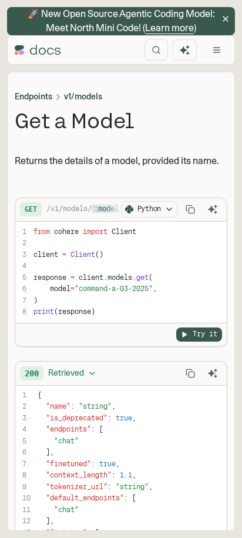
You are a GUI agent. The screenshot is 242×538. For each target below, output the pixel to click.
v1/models (83, 96)
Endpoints (33, 96)
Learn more (169, 28)
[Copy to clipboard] (190, 209)
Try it (205, 334)
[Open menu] (216, 50)
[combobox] (61, 373)
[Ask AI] (212, 209)
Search (156, 50)
